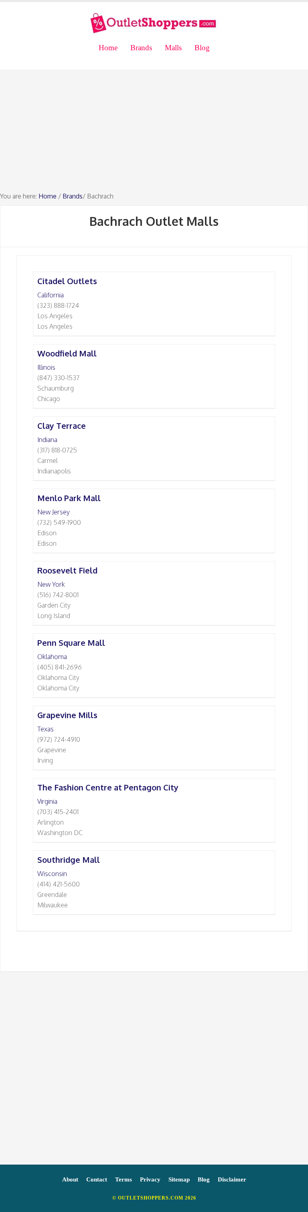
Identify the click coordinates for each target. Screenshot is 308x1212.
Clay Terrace (61, 425)
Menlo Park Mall (69, 498)
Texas (45, 729)
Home (47, 196)
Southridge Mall (68, 859)
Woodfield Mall (67, 353)
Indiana (47, 440)
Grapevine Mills (67, 715)
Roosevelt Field (67, 570)
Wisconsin (52, 874)
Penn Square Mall (71, 642)
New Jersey (53, 512)
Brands (73, 196)
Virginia (47, 801)
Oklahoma (52, 657)
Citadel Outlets (67, 281)
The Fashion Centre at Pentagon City (107, 787)
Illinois (46, 367)
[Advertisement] (154, 134)
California (50, 295)
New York (51, 584)
